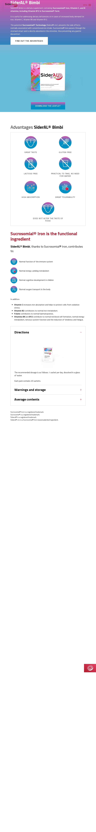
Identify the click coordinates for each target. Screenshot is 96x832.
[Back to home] (11, 5)
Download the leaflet (48, 105)
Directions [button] (21, 332)
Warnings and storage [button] (30, 390)
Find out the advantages (29, 40)
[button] (87, 5)
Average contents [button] (26, 399)
